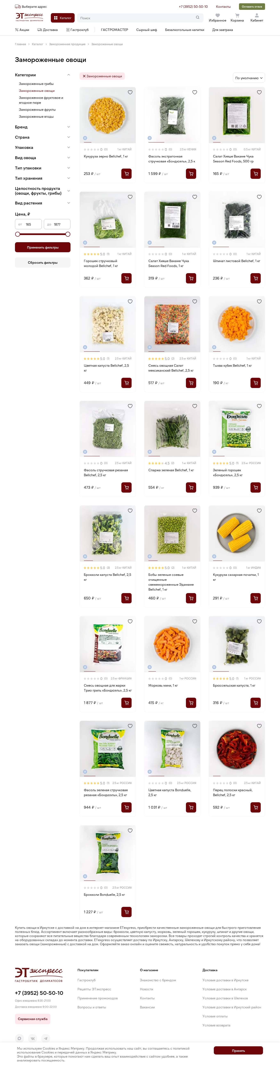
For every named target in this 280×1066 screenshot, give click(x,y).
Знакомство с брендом (158, 980)
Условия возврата (216, 1025)
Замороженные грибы (36, 84)
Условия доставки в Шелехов (225, 998)
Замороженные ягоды (36, 116)
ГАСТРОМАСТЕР (114, 30)
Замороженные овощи (37, 90)
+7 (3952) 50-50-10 (193, 6)
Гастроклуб (86, 980)
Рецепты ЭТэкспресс (94, 989)
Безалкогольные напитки (184, 30)
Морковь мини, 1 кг (163, 685)
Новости (146, 989)
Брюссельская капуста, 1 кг (234, 685)
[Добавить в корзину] (126, 174)
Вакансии (147, 1007)
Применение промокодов (97, 998)
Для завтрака (222, 30)
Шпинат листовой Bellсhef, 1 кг (236, 261)
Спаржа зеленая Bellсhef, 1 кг (171, 470)
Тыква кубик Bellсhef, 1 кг (232, 365)
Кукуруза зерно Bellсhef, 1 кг (106, 156)
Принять (238, 1050)
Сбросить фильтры (43, 262)
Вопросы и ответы (91, 1007)
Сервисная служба (33, 1019)
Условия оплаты (215, 1016)
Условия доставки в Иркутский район (232, 1007)
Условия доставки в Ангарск (225, 989)
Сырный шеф (146, 30)
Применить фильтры (43, 247)
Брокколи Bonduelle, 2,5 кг (104, 894)
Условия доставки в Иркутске (225, 980)
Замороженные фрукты (37, 109)
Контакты (223, 6)
